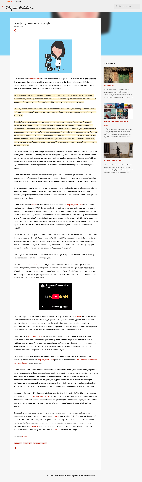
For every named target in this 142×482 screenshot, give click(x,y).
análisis (34, 204)
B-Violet (78, 316)
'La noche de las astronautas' (38, 396)
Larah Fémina (33, 79)
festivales (27, 443)
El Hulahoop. (25, 436)
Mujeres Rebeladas (20, 8)
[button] (15, 30)
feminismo (17, 443)
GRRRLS (34, 426)
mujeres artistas (40, 443)
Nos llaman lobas (109, 85)
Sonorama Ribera (35, 336)
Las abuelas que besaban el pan (113, 161)
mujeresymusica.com (75, 204)
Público (56, 416)
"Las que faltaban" (34, 264)
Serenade (56, 429)
